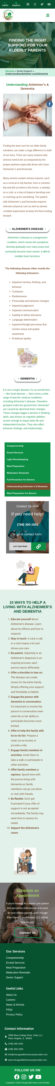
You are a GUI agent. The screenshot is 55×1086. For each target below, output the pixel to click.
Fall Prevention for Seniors (21, 479)
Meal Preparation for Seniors (22, 493)
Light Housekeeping (17, 459)
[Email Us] (16, 3)
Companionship (15, 446)
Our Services (15, 951)
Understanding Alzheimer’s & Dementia (27, 486)
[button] (47, 15)
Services (9, 71)
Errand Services (15, 452)
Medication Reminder (18, 473)
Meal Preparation (15, 466)
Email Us (16, 5)
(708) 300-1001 (27, 524)
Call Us (5, 5)
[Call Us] (5, 3)
